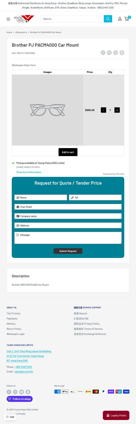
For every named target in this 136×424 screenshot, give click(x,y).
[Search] (108, 18)
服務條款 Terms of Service (88, 328)
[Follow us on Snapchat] (28, 392)
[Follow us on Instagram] (15, 392)
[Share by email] (122, 52)
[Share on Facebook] (103, 52)
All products (21, 32)
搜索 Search (80, 313)
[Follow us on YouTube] (21, 392)
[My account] (120, 19)
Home (9, 32)
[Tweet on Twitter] (115, 52)
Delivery (11, 323)
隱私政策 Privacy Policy (87, 323)
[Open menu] (8, 19)
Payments (12, 318)
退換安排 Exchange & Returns (90, 333)
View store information (28, 172)
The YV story (13, 313)
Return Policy (14, 328)
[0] (127, 19)
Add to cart (68, 152)
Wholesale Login (16, 333)
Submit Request (68, 250)
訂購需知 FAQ (81, 318)
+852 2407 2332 (23, 366)
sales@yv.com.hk (24, 371)
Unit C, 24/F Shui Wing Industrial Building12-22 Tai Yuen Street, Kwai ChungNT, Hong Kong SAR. (29, 356)
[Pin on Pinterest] (109, 52)
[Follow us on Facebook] (9, 392)
